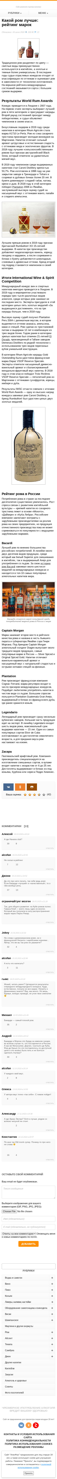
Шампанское (29, 1320)
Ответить (50, 848)
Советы (9, 1386)
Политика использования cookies (28, 1444)
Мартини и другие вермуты (19, 1326)
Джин (29, 1356)
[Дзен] (36, 1425)
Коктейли (9, 1368)
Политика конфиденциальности (28, 1440)
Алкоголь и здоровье (16, 1380)
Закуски (9, 1374)
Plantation (17, 187)
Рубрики (13, 13)
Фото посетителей (14, 1392)
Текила (29, 1344)
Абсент (29, 1338)
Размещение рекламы (28, 1447)
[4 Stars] (39, 794)
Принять (29, 1473)
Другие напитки (13, 1362)
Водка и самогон (29, 1278)
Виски (29, 1314)
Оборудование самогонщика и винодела (29, 1308)
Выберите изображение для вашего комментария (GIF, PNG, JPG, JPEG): (22, 1205)
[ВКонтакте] (21, 1425)
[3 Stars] (34, 794)
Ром (29, 1332)
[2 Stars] (30, 794)
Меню (42, 13)
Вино (29, 1284)
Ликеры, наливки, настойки (29, 1302)
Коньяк (29, 1296)
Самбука (29, 1350)
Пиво (29, 1290)
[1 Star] (25, 794)
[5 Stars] (44, 794)
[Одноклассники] (28, 1425)
